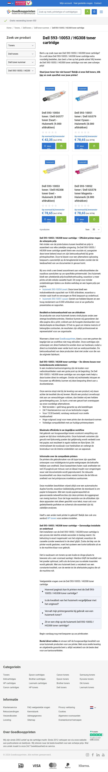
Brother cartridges (37, 679)
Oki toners (84, 683)
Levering (7, 720)
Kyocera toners (87, 679)
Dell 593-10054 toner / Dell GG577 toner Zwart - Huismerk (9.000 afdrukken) (52, 120)
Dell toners (27, 28)
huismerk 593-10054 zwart (55, 289)
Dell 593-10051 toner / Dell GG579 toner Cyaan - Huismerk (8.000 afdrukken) (85, 120)
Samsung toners (87, 675)
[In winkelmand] (61, 146)
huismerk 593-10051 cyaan (55, 299)
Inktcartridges (9, 679)
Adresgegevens (34, 716)
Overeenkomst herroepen (70, 720)
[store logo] (21, 12)
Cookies (62, 711)
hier (41, 75)
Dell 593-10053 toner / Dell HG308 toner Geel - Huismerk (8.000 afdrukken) (52, 193)
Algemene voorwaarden (69, 716)
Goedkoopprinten (67, 339)
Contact (97, 3)
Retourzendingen (11, 711)
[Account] (87, 11)
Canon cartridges (11, 687)
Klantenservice (10, 707)
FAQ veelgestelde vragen (38, 707)
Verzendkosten (10, 716)
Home (9, 28)
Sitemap (31, 720)
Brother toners (63, 683)
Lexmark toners (87, 687)
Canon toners (63, 675)
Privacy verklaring (66, 707)
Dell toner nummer (41, 28)
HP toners (51, 518)
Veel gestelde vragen (83, 3)
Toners (17, 28)
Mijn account (66, 3)
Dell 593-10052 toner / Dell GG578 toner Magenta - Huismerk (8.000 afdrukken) (85, 193)
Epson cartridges (37, 675)
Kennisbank (32, 711)
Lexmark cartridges (38, 683)
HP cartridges (9, 683)
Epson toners (63, 679)
